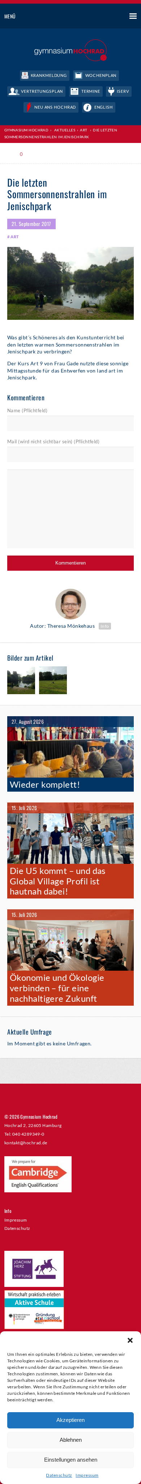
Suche (106, 16)
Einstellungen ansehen (70, 1460)
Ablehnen (71, 1440)
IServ (123, 91)
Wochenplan (101, 75)
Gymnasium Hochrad (26, 130)
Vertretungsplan (42, 91)
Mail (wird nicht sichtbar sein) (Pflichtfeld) (53, 441)
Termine (90, 91)
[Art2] (53, 681)
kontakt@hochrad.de (25, 1142)
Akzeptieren (70, 1420)
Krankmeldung (49, 75)
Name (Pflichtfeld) (27, 410)
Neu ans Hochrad (55, 107)
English (103, 107)
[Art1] (21, 681)
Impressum (87, 1475)
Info (105, 626)
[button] (130, 1340)
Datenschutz (59, 1475)
